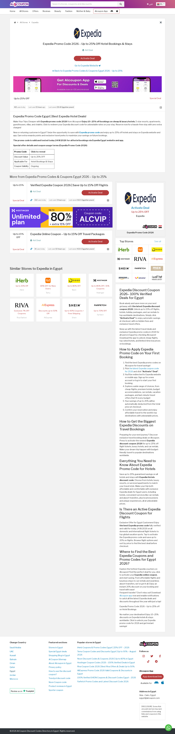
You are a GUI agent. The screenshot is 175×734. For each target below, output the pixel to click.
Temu (48, 293)
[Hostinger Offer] (61, 217)
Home (12, 11)
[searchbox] (84, 4)
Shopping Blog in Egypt (59, 655)
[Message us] (168, 727)
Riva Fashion (22, 318)
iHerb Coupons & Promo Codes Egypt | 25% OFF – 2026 (103, 647)
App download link (152, 676)
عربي (150, 4)
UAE (12, 651)
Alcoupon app (125, 595)
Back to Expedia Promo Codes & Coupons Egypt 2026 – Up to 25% (88, 71)
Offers (35, 11)
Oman (12, 663)
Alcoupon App (101, 11)
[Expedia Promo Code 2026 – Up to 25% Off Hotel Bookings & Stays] (140, 206)
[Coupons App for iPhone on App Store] (117, 11)
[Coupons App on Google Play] (112, 11)
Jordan (13, 675)
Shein (74, 318)
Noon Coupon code (58, 682)
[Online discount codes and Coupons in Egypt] (15, 22)
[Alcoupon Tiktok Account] (148, 661)
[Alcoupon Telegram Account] (156, 661)
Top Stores (126, 241)
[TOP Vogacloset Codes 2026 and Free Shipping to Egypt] (157, 277)
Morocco (14, 679)
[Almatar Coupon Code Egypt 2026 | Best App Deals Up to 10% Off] (140, 277)
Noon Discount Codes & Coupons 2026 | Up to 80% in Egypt (105, 659)
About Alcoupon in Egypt (60, 663)
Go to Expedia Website (87, 65)
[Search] (120, 4)
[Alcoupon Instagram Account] (143, 656)
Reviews (46, 11)
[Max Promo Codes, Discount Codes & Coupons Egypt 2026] (157, 268)
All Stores (23, 11)
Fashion (68, 11)
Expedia (34, 22)
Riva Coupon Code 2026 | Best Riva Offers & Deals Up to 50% (106, 666)
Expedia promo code (89, 132)
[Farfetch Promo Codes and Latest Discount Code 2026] (100, 305)
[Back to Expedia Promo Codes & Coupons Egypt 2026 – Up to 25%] (160, 22)
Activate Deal (88, 58)
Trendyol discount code (59, 678)
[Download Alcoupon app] (87, 84)
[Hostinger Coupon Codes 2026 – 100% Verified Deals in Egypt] (100, 280)
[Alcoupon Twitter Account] (151, 656)
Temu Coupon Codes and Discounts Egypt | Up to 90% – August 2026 (106, 653)
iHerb (22, 290)
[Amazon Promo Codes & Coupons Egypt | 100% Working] (123, 277)
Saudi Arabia (15, 647)
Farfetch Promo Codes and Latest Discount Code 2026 (103, 681)
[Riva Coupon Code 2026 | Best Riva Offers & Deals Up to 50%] (22, 305)
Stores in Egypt (56, 647)
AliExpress (48, 318)
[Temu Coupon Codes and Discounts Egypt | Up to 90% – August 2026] (48, 280)
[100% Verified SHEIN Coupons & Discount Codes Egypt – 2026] (74, 305)
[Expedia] (87, 33)
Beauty (57, 11)
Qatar (12, 667)
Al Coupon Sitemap (57, 659)
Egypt (12, 671)
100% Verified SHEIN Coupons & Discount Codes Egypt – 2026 (106, 677)
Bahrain (13, 659)
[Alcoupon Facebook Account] (160, 656)
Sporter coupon (56, 690)
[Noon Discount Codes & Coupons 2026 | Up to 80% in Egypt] (74, 280)
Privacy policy (55, 667)
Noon (74, 290)
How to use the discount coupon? (60, 673)
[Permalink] (31, 200)
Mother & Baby (83, 11)
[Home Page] (19, 4)
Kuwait (13, 655)
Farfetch (100, 315)
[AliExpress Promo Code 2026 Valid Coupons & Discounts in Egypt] (48, 305)
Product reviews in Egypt (60, 686)
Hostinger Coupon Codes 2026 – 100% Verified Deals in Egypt (106, 662)
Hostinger (100, 293)
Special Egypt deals (58, 651)
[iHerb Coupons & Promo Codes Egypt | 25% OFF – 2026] (22, 280)
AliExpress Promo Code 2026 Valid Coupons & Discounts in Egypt (104, 672)
